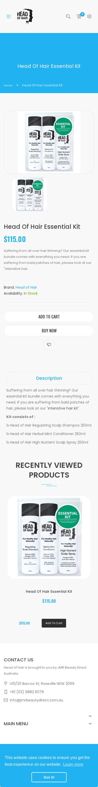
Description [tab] (49, 378)
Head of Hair (26, 287)
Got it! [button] (49, 777)
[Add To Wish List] (49, 344)
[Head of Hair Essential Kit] (29, 194)
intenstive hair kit (63, 408)
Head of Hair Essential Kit (49, 591)
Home (8, 85)
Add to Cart (49, 317)
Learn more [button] (73, 764)
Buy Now (49, 331)
